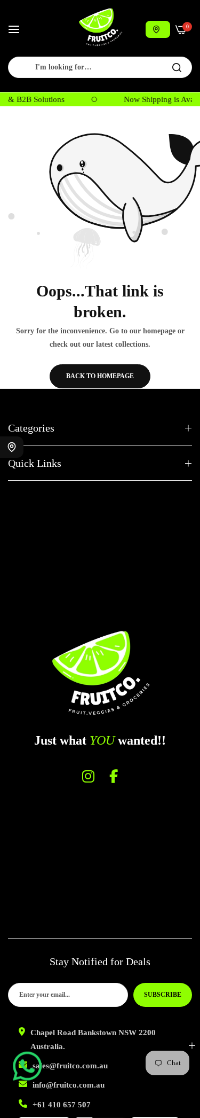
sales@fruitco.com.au (70, 1065)
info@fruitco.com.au (69, 1085)
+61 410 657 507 (62, 1104)
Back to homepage (100, 376)
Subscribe (162, 994)
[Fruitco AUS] (100, 27)
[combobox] (100, 67)
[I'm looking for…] (177, 67)
